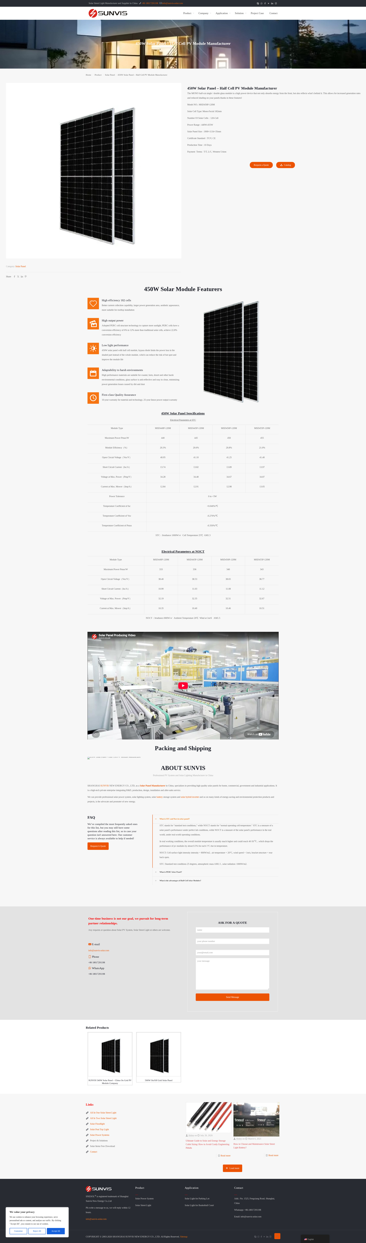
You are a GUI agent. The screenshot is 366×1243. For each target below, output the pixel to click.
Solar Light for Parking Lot (197, 1198)
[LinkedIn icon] (272, 3)
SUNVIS (104, 785)
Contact (93, 1152)
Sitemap (183, 1236)
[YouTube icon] (269, 3)
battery (160, 797)
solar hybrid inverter (189, 797)
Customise (18, 1231)
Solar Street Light (143, 1205)
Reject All (37, 1231)
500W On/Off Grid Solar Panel (158, 1080)
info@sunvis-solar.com (172, 3)
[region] (37, 1222)
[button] (215, 841)
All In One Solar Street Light (103, 1112)
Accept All (55, 1231)
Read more (225, 1155)
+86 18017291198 (150, 3)
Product (98, 75)
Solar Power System (144, 1198)
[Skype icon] (258, 3)
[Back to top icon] (277, 1236)
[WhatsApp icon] (261, 3)
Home (88, 75)
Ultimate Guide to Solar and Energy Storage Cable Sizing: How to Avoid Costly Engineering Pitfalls (207, 1144)
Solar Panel (110, 75)
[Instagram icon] (276, 3)
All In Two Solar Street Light (103, 1118)
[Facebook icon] (265, 3)
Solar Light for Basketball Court (199, 1205)
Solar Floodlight (97, 1124)
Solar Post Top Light (99, 1129)
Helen (191, 1135)
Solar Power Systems (99, 1135)
